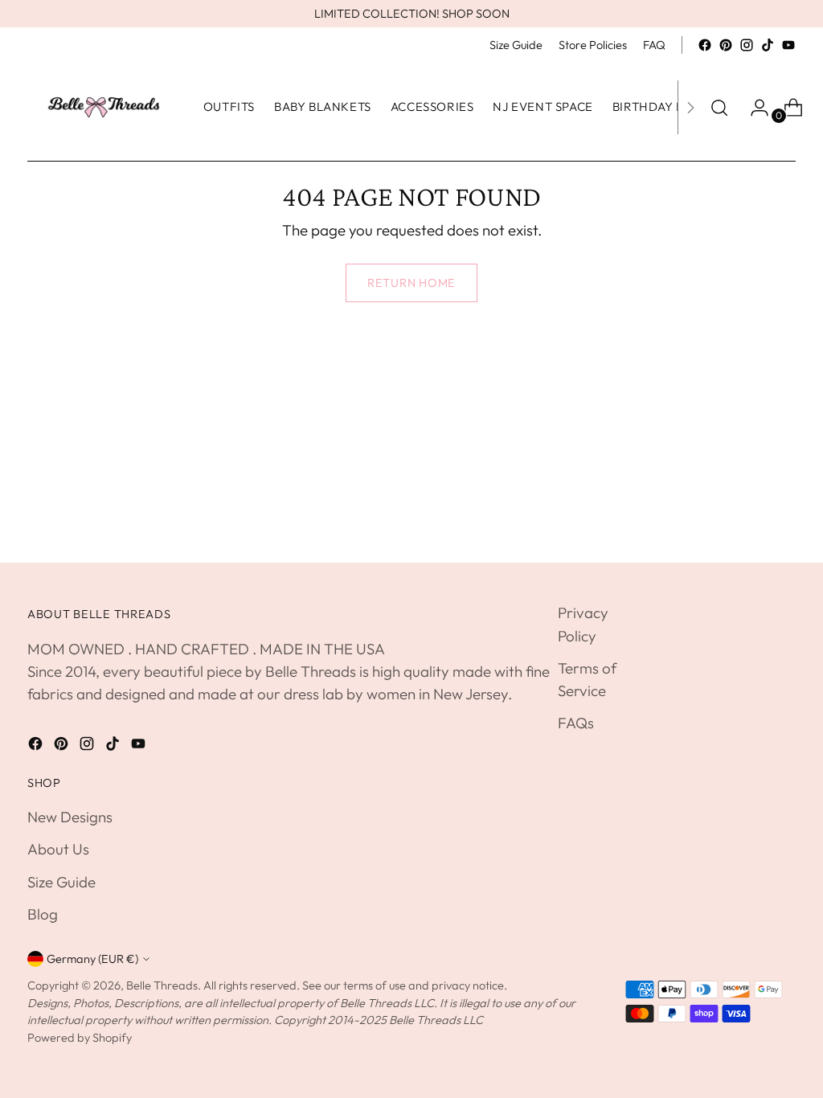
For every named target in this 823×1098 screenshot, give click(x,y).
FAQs (576, 722)
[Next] (690, 107)
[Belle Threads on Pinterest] (726, 45)
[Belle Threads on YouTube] (788, 45)
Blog (42, 914)
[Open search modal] (719, 108)
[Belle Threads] (103, 107)
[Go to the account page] (753, 108)
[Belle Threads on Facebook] (705, 45)
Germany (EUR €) (92, 958)
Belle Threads (162, 985)
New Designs (70, 816)
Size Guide (61, 881)
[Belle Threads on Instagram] (746, 45)
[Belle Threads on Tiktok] (767, 45)
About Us (58, 848)
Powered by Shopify (79, 1037)
